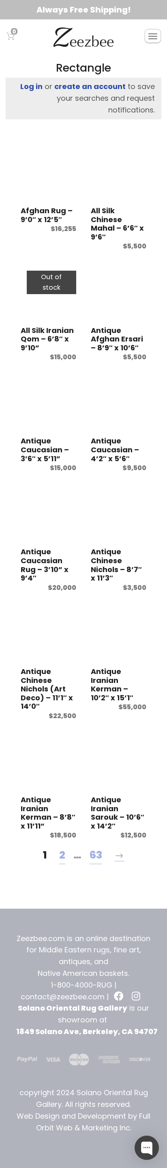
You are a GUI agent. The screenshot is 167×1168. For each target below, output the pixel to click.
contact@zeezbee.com (63, 997)
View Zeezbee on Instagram (137, 997)
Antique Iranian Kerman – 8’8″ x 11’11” (48, 813)
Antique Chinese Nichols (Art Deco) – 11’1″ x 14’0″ (47, 688)
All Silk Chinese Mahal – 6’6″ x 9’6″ (117, 224)
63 (96, 855)
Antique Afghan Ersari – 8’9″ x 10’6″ (117, 339)
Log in (31, 86)
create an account (90, 86)
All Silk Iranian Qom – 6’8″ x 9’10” (47, 339)
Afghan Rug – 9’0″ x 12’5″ (47, 215)
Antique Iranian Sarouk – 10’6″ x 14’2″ (117, 813)
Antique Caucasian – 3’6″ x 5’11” (45, 449)
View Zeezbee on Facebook (119, 997)
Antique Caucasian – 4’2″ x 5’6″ (115, 449)
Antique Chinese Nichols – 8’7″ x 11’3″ (116, 565)
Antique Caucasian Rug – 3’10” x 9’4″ (45, 565)
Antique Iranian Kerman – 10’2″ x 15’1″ (112, 684)
